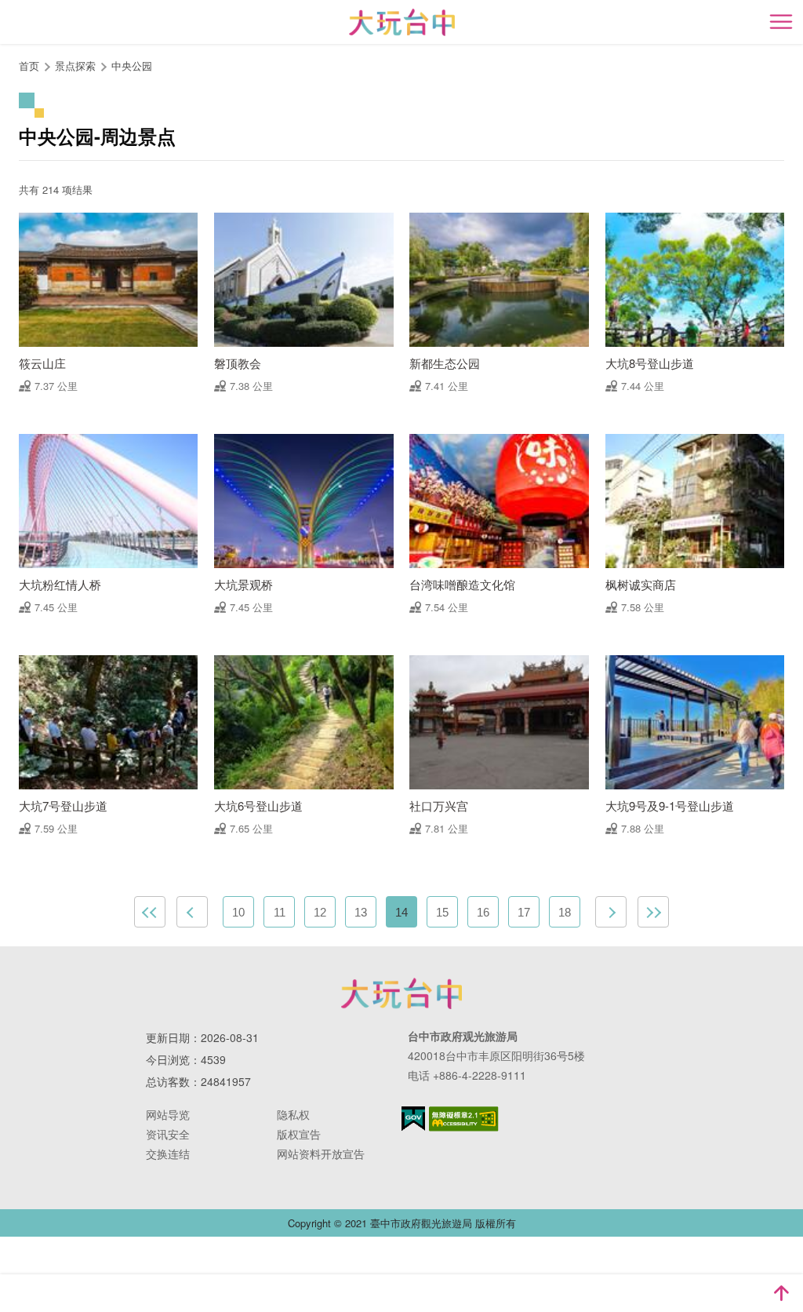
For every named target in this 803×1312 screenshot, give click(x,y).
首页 (29, 65)
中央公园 (131, 65)
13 (360, 912)
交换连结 (168, 1153)
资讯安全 (168, 1134)
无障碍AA (464, 1119)
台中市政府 (401, 993)
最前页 (149, 912)
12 (320, 912)
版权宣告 (299, 1134)
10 (238, 912)
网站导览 (168, 1114)
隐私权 (293, 1114)
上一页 (192, 912)
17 (524, 912)
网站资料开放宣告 (321, 1153)
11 (279, 912)
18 (564, 912)
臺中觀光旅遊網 (402, 22)
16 (483, 912)
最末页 (653, 912)
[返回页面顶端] (781, 1293)
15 (442, 912)
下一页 (611, 912)
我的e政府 (413, 1118)
